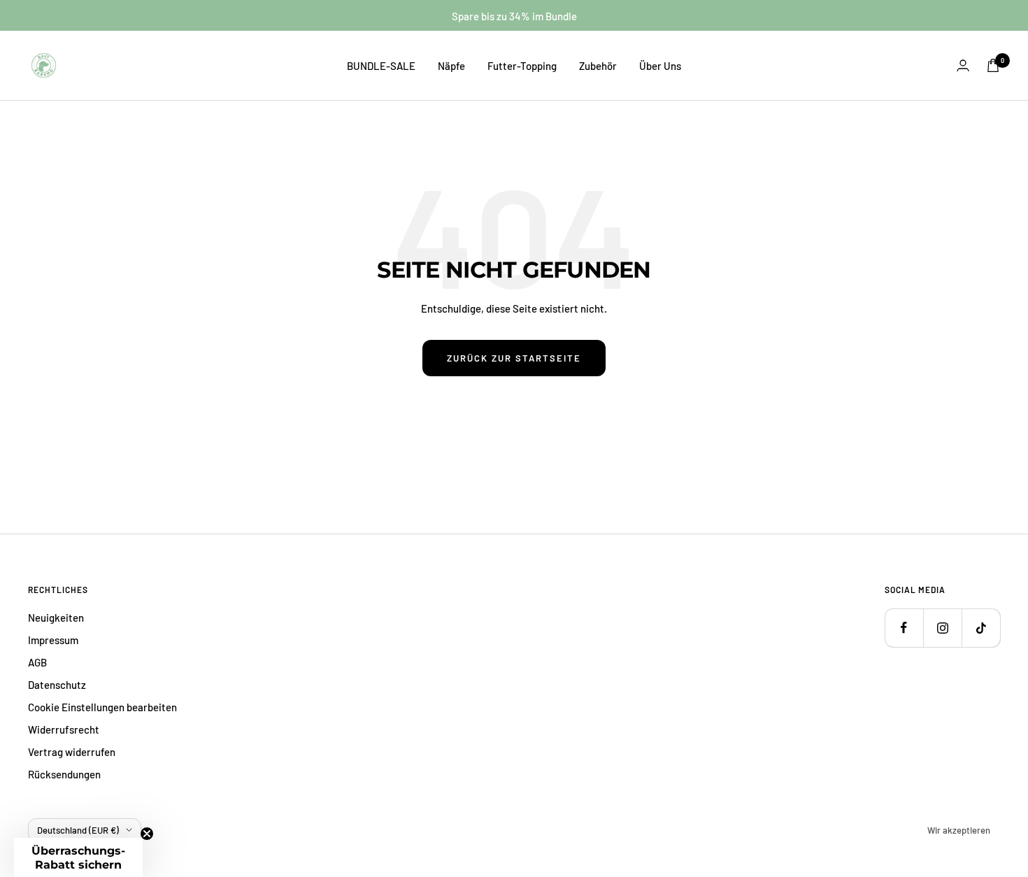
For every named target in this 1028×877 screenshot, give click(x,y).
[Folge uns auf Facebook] (904, 627)
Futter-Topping (522, 65)
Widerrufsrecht (63, 729)
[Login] (963, 65)
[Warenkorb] (993, 65)
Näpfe (451, 65)
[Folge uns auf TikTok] (981, 627)
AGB (37, 662)
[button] (78, 857)
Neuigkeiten (56, 617)
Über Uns (660, 65)
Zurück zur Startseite (514, 358)
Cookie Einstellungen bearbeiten (102, 707)
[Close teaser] (147, 834)
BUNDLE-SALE (381, 65)
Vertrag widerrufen (71, 752)
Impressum (53, 640)
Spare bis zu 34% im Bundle (514, 16)
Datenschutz (57, 684)
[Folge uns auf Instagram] (942, 627)
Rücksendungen (64, 774)
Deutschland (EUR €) (78, 830)
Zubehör (598, 65)
